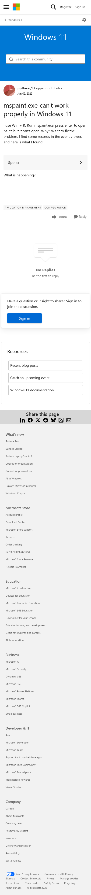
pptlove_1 (25, 88)
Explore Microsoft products (21, 486)
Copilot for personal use (19, 471)
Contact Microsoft (31, 878)
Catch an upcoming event (29, 377)
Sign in (24, 318)
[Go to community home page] (16, 6)
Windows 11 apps (15, 493)
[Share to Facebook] (30, 419)
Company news (14, 823)
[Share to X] (37, 419)
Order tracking (14, 544)
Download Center (15, 522)
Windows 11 (15, 20)
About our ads (13, 887)
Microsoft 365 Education (19, 610)
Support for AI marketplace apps (24, 757)
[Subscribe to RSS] (61, 419)
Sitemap (10, 878)
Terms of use (13, 883)
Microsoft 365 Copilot (18, 706)
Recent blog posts (24, 365)
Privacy (50, 878)
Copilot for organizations (20, 463)
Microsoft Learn (14, 750)
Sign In (80, 7)
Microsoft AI (12, 661)
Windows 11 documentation (32, 390)
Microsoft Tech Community (20, 764)
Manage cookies (69, 878)
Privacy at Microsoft (17, 830)
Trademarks (31, 883)
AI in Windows (14, 478)
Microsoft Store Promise (19, 559)
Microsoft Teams (15, 698)
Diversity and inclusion (18, 845)
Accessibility (13, 853)
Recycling (69, 883)
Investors (11, 838)
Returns (10, 537)
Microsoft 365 (13, 684)
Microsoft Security (16, 669)
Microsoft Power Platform (20, 691)
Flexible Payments (16, 566)
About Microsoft (15, 816)
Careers (10, 808)
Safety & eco (51, 883)
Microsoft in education (18, 588)
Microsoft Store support (19, 529)
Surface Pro (12, 441)
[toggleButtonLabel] (84, 20)
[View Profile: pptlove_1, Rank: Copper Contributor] (9, 90)
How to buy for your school (21, 618)
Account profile (14, 514)
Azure (9, 735)
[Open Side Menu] (6, 6)
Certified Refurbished (18, 552)
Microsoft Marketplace (18, 772)
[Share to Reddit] (45, 419)
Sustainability (13, 860)
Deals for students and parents (23, 632)
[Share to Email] (68, 419)
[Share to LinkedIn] (22, 419)
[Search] (53, 7)
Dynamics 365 (13, 676)
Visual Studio (13, 787)
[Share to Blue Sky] (53, 419)
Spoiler (14, 162)
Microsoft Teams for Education (23, 603)
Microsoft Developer (17, 742)
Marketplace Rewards (18, 779)
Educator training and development (26, 625)
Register (65, 7)
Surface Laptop (14, 448)
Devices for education (18, 595)
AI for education (15, 640)
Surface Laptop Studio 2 (19, 456)
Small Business (14, 713)
